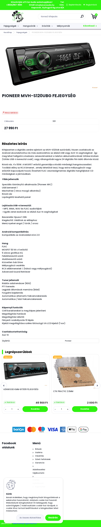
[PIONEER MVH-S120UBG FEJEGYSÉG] (50, 64)
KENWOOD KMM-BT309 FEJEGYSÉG (21, 389)
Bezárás (53, 517)
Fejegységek (10, 26)
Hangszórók (29, 26)
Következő (89, 25)
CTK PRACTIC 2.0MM (63, 391)
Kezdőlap (8, 32)
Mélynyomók (63, 26)
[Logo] (18, 16)
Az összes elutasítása (30, 517)
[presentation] (4, 385)
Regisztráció (91, 4)
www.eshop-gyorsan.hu (25, 523)
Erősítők (46, 26)
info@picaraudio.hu (44, 5)
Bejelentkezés (75, 4)
